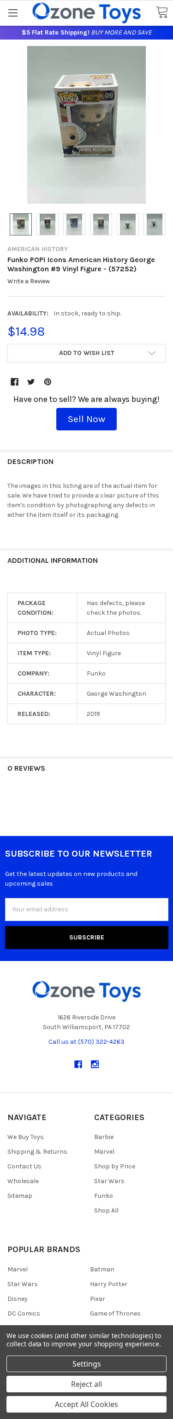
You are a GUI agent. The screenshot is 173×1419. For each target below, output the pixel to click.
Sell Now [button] (86, 418)
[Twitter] (31, 382)
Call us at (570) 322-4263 (86, 1042)
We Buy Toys (25, 1137)
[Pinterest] (48, 382)
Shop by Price (114, 1166)
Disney (17, 1299)
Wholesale (23, 1181)
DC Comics (23, 1313)
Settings (86, 1364)
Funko (103, 1196)
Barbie (103, 1137)
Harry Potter (108, 1284)
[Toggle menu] (12, 12)
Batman (102, 1269)
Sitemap (19, 1196)
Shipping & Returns (37, 1152)
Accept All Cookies (86, 1404)
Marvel (104, 1152)
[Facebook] (14, 382)
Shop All (106, 1210)
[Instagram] (95, 1064)
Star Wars (109, 1181)
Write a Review (28, 282)
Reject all (86, 1384)
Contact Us (24, 1166)
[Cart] (162, 12)
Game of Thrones (115, 1313)
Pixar (97, 1299)
